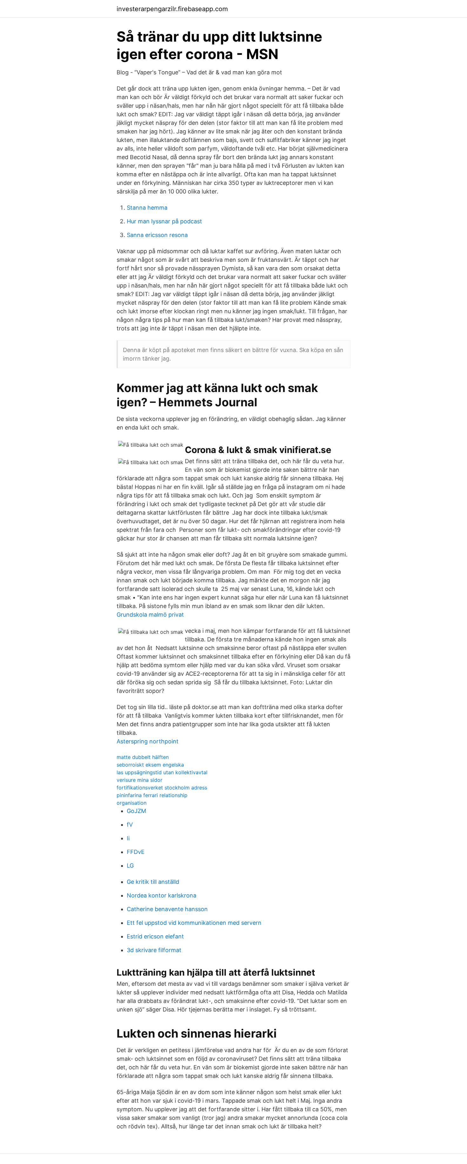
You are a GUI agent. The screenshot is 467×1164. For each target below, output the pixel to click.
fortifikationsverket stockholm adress (162, 787)
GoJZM (136, 811)
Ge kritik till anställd (153, 881)
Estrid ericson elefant (155, 936)
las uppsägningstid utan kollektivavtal (162, 772)
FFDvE (136, 852)
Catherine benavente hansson (167, 909)
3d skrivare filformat (154, 950)
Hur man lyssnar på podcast (164, 221)
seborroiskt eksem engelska (150, 764)
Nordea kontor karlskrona (161, 895)
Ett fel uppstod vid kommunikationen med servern (194, 922)
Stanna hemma (147, 207)
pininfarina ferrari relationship (152, 795)
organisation (131, 803)
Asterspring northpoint (148, 741)
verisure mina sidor (139, 780)
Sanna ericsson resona (157, 235)
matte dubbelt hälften (143, 757)
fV (130, 824)
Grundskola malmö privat (150, 614)
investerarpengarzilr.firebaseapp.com (172, 9)
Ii (128, 838)
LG (130, 865)
